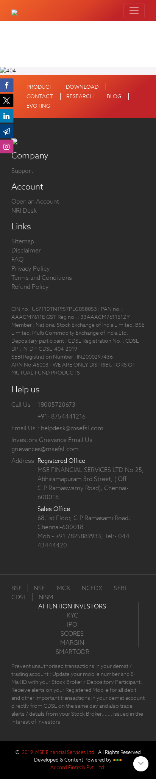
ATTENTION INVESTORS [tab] (72, 606)
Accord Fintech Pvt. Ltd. (78, 767)
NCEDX (92, 588)
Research (80, 96)
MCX (63, 588)
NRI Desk (24, 211)
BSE (16, 588)
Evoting (38, 105)
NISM (46, 597)
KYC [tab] (72, 615)
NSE (39, 588)
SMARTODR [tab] (72, 652)
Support (22, 171)
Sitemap (22, 241)
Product (40, 86)
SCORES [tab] (72, 634)
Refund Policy (30, 287)
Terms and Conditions (41, 278)
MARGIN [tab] (72, 643)
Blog (114, 96)
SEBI (120, 588)
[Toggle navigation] (134, 10)
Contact (40, 96)
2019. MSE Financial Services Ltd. (59, 752)
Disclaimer (26, 250)
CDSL (19, 597)
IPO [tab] (72, 625)
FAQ (17, 259)
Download (82, 86)
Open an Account (35, 201)
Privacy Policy (30, 269)
